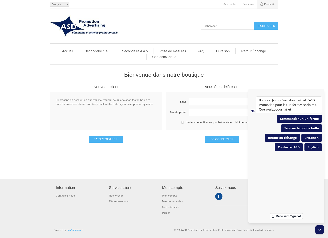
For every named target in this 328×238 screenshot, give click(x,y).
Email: (183, 101)
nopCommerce (75, 230)
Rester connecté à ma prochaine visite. (209, 122)
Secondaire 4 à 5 (135, 51)
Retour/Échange (253, 51)
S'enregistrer (230, 4)
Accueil (67, 51)
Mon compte (169, 195)
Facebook (218, 196)
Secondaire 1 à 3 (97, 51)
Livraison (223, 51)
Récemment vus (119, 201)
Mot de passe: (178, 112)
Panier (166, 212)
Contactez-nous (164, 57)
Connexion (248, 4)
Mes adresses (170, 207)
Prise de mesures (172, 51)
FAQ (201, 51)
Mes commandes (172, 201)
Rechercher (116, 195)
